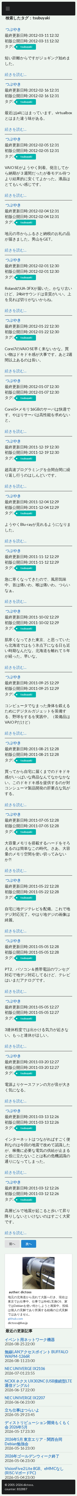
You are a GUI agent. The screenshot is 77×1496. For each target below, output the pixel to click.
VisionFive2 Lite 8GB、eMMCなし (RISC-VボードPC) (34, 1470)
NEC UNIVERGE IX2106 (25, 1368)
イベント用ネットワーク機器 (30, 1339)
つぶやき (13, 29)
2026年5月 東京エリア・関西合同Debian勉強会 (33, 1441)
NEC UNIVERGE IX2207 (25, 1398)
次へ (29, 1244)
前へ (12, 1244)
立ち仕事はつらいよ (22, 1410)
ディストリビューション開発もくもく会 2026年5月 (37, 1424)
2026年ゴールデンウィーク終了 (32, 1456)
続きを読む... (16, 74)
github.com (15, 1318)
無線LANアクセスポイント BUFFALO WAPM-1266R (36, 1354)
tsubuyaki (26, 46)
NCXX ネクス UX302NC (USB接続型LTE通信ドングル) (38, 1383)
